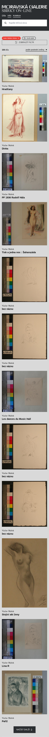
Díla (4, 15)
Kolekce (17, 15)
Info (9, 15)
